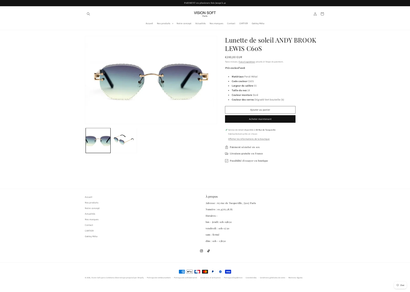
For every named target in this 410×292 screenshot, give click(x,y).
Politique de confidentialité (185, 277)
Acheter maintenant (260, 118)
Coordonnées (251, 277)
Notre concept (92, 208)
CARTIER (89, 230)
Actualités (90, 213)
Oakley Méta (91, 236)
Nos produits (91, 202)
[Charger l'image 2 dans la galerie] (124, 140)
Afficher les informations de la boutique (249, 138)
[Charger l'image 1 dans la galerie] (98, 140)
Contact (89, 225)
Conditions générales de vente (272, 277)
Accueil (88, 197)
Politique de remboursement (159, 277)
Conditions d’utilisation (210, 277)
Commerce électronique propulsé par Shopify (125, 277)
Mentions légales (295, 277)
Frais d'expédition (247, 61)
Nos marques (92, 219)
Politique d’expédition (233, 277)
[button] (88, 13)
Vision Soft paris (98, 277)
